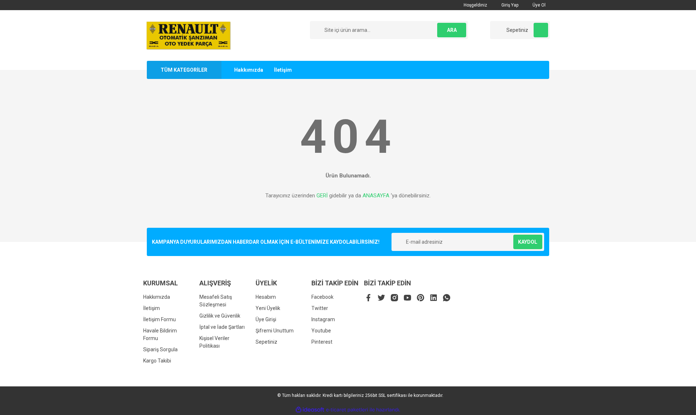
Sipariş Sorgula (160, 349)
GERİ (322, 195)
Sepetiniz (266, 342)
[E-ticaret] (347, 410)
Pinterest (321, 342)
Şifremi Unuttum (275, 331)
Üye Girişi (266, 319)
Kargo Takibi (157, 361)
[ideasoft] (309, 409)
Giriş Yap (509, 5)
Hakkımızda (248, 70)
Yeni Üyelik (268, 308)
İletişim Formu (159, 319)
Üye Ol (538, 5)
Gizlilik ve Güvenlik (219, 316)
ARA (452, 30)
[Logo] (188, 35)
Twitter (319, 308)
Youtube (321, 331)
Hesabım (266, 297)
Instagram (323, 319)
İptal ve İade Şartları (222, 327)
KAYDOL (527, 242)
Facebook (322, 297)
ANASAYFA (375, 195)
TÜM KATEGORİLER (184, 70)
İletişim (283, 70)
